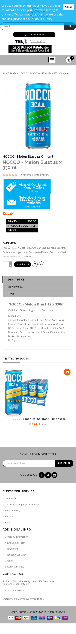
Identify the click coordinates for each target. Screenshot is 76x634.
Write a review (41, 174)
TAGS (11, 293)
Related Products (16, 358)
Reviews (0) (15, 286)
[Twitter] (48, 475)
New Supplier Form (15, 542)
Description (16, 279)
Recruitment (11, 548)
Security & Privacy (14, 566)
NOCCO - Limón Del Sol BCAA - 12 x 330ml (38, 419)
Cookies (9, 560)
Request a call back (15, 554)
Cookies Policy (42, 19)
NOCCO (23, 73)
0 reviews (26, 174)
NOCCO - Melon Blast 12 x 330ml (50, 73)
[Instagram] (54, 475)
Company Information (16, 536)
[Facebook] (42, 475)
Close (68, 7)
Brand (12, 73)
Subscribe (64, 463)
